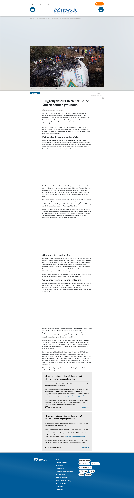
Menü (32, 9)
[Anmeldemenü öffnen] (101, 9)
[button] (31, 47)
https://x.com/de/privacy (77, 395)
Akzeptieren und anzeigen (55, 407)
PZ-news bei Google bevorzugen (54, 110)
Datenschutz (85, 407)
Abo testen (99, 4)
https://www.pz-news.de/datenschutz (75, 396)
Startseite (32, 18)
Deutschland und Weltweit (43, 18)
